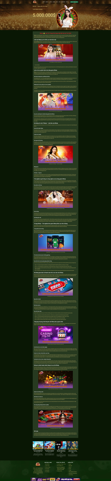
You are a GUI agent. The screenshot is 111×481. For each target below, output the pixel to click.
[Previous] (31, 448)
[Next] (79, 448)
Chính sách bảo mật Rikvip (73, 471)
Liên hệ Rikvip (71, 474)
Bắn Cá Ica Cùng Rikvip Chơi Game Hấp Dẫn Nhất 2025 (38, 451)
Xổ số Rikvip (47, 471)
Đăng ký (70, 464)
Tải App (70, 470)
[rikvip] (37, 2)
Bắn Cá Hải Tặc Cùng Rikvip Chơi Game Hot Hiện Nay (49, 451)
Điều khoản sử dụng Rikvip (73, 473)
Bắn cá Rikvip (47, 464)
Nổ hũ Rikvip (47, 468)
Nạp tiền (70, 467)
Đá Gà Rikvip (47, 470)
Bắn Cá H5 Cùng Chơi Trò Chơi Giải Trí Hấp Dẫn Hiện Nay (61, 451)
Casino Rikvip (47, 465)
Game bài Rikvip (47, 467)
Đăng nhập (70, 465)
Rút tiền (70, 468)
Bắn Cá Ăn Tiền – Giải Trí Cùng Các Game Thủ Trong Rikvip (72, 451)
